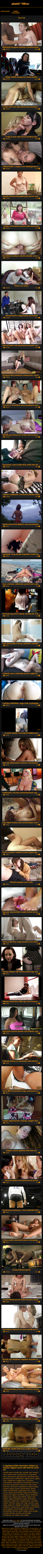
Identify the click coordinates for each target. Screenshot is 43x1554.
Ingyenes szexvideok (18, 1541)
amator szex (11, 1474)
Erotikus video (17, 1545)
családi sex (11, 1480)
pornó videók (29, 1509)
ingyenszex (15, 1501)
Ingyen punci (5, 1528)
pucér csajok (23, 1511)
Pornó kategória (16, 12)
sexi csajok (24, 1515)
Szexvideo (38, 1539)
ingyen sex (7, 1495)
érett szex (14, 1487)
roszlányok (7, 1515)
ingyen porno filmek (31, 1493)
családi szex (20, 1480)
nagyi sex (11, 1505)
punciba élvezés (9, 1513)
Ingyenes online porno (8, 1539)
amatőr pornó (8, 1472)
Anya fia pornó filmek (22, 1539)
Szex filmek (31, 1534)
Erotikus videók (6, 1541)
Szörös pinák (24, 1533)
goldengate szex (24, 1491)
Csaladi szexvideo (6, 1545)
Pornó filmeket (29, 1542)
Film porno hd (27, 1530)
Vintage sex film (8, 1534)
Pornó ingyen (6, 1533)
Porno (20, 1530)
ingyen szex (7, 1497)
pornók (15, 1511)
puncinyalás (26, 1513)
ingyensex (7, 1501)
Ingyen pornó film (12, 1531)
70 (21, 1456)
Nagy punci (25, 1528)
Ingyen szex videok (25, 1544)
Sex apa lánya (34, 1528)
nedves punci (15, 1507)
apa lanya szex (8, 1478)
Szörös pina (29, 1541)
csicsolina (29, 1480)
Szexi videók (21, 3)
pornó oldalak (19, 1509)
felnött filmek (13, 1491)
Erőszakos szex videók (20, 1534)
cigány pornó (29, 1478)
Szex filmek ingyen (12, 1536)
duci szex (6, 1484)
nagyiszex (26, 1505)
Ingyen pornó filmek (25, 1536)
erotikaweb (22, 1487)
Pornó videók (13, 1530)
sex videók (16, 1515)
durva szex (33, 1484)
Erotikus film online (8, 1538)
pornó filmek (34, 1507)
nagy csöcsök (29, 1503)
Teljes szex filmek (11, 1542)
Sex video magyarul (34, 1533)
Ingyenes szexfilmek (33, 1547)
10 (33, 1454)
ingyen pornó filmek (15, 1493)
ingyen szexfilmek (15, 1499)
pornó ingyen (8, 1509)
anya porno (11, 1476)
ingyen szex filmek (19, 1497)
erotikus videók (8, 1489)
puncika (18, 1513)
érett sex (6, 1487)
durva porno (15, 1484)
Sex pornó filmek (24, 1531)
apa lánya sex (22, 1476)
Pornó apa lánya (36, 1544)
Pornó (32, 1539)
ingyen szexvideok (29, 1499)
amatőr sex (18, 1472)
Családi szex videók (21, 1549)
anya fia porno (22, 1474)
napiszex (6, 1507)
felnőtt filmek (25, 1489)
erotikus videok (32, 1487)
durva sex (24, 1484)
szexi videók (17, 1520)
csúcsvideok (27, 1482)
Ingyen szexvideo (11, 1547)
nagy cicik (19, 1503)
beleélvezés (19, 1478)
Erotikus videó (36, 1536)
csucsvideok (7, 1482)
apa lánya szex (33, 1476)
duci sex (35, 1482)
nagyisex (18, 1505)
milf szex (12, 1503)
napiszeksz (35, 1505)
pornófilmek (7, 1511)
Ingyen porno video (12, 1544)
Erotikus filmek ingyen (34, 1538)
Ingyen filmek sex (15, 1528)
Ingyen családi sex (20, 1538)
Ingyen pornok (22, 1547)
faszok (17, 1489)
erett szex (25, 1545)
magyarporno (25, 1501)
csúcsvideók (17, 1482)
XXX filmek (20, 1542)
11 (36, 1454)
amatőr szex (27, 1472)
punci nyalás (33, 1511)
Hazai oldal (5, 11)
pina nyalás (25, 1507)
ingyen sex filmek (18, 1495)
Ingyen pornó (33, 1545)
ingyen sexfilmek (31, 1495)
